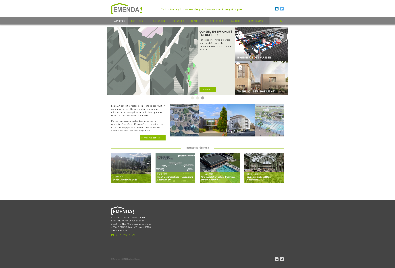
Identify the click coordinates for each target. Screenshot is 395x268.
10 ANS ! (195, 21)
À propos (119, 21)
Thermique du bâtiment (256, 91)
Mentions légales (133, 259)
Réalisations (159, 21)
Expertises (137, 21)
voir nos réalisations (150, 137)
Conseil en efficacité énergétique (216, 33)
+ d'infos (205, 89)
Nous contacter (257, 21)
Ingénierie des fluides (254, 57)
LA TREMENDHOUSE (215, 21)
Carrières (236, 21)
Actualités (179, 21)
